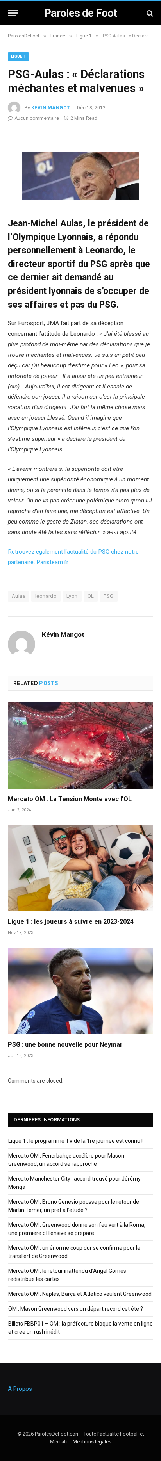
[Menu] (13, 13)
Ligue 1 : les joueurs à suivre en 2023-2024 (71, 921)
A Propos (20, 1388)
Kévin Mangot (50, 107)
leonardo (46, 596)
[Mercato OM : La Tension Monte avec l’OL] (80, 745)
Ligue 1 (18, 56)
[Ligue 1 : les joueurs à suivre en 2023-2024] (80, 868)
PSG (108, 596)
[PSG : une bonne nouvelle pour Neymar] (80, 991)
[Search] (149, 13)
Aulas (18, 596)
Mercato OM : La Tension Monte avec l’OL (70, 799)
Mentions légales (92, 1442)
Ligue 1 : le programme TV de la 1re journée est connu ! (75, 1141)
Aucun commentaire (36, 118)
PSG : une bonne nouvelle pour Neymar (65, 1044)
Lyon (72, 596)
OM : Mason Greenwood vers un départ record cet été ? (75, 1309)
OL (91, 596)
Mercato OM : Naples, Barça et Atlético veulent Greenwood (80, 1294)
